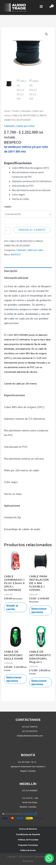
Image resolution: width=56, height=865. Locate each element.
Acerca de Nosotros (28, 829)
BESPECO (16, 254)
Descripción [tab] (10, 271)
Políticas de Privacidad (28, 840)
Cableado (25, 111)
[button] (46, 34)
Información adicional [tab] (16, 278)
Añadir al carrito (31, 229)
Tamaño (7, 207)
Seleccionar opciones (39, 610)
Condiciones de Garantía (28, 834)
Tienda (15, 111)
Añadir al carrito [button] (12, 607)
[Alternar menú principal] (41, 6)
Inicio (7, 111)
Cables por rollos (25, 126)
